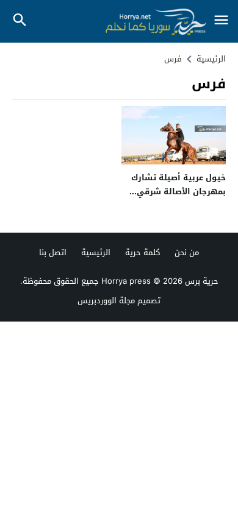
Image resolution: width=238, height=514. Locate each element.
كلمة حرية (142, 252)
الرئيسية (95, 252)
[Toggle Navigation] (221, 21)
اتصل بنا (53, 252)
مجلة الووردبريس (106, 300)
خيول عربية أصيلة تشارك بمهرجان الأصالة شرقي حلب (178, 192)
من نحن (187, 252)
